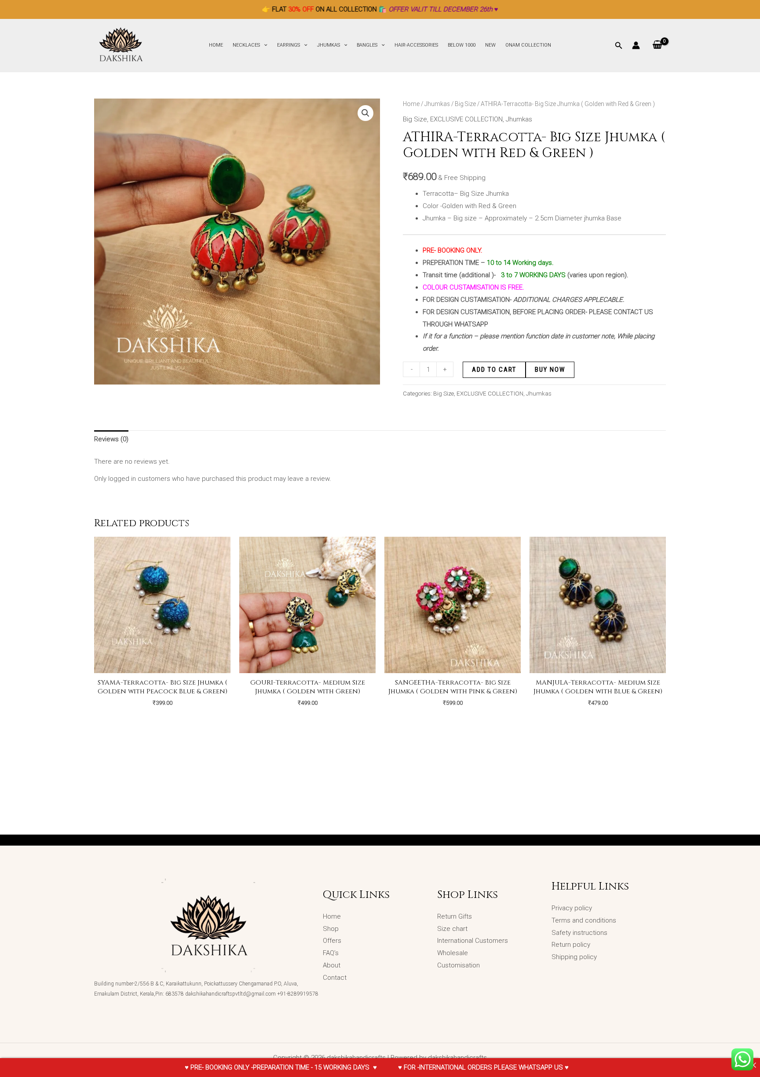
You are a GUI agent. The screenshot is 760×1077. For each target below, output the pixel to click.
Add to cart (494, 370)
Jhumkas (328, 45)
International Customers (472, 941)
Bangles (367, 45)
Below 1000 (461, 45)
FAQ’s (331, 953)
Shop (331, 929)
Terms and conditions (584, 920)
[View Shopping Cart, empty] (657, 45)
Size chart (452, 929)
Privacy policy (572, 908)
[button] (365, 113)
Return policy (571, 945)
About (331, 965)
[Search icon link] (619, 46)
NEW (490, 45)
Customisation (458, 965)
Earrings (288, 45)
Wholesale (453, 953)
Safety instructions (579, 933)
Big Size (465, 103)
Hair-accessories (416, 45)
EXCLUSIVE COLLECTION (466, 119)
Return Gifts (454, 916)
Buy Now (550, 370)
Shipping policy (574, 957)
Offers (332, 941)
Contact (335, 978)
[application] (263, 45)
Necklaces (246, 45)
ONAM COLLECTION (528, 45)
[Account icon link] (636, 45)
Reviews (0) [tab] (111, 439)
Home (216, 45)
